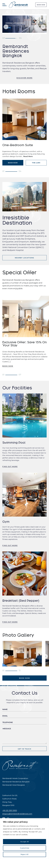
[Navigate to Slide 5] (3, 171)
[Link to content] (24, 24)
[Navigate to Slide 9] (3, 374)
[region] (24, 838)
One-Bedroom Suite (17, 145)
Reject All (24, 854)
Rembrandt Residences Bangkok (15, 782)
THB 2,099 (36, 163)
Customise (24, 848)
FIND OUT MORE (10, 466)
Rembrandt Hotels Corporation (15, 778)
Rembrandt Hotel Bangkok (13, 785)
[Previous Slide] (6, 26)
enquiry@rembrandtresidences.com (17, 814)
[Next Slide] (43, 26)
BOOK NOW (41, 5)
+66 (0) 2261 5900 (9, 810)
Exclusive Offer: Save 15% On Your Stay (24, 343)
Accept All (24, 841)
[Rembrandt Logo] (18, 5)
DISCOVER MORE (24, 78)
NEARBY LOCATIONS (24, 258)
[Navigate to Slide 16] (3, 670)
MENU (4, 6)
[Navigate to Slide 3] (3, 37)
